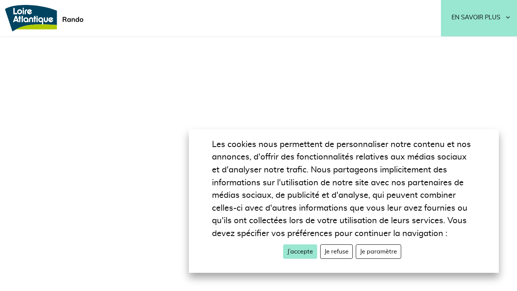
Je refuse (336, 252)
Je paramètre (378, 252)
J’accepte (300, 252)
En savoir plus (476, 17)
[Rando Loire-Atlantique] (47, 18)
